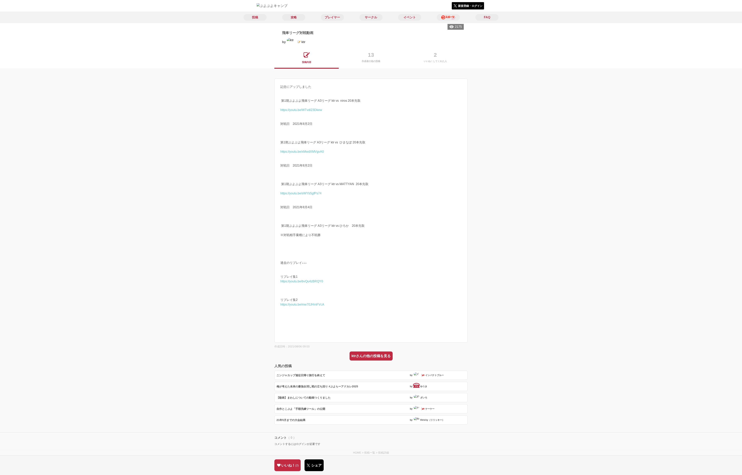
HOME (357, 452)
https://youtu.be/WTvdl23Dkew (301, 110)
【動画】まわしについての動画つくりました (304, 397)
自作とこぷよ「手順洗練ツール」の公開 (301, 408)
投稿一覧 (369, 452)
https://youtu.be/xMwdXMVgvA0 (302, 151)
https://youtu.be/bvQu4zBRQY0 (301, 281)
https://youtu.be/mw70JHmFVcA (302, 304)
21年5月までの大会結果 (291, 420)
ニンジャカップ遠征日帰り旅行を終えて (301, 375)
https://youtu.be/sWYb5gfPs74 (301, 193)
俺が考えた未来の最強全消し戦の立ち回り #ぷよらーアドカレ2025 (317, 386)
